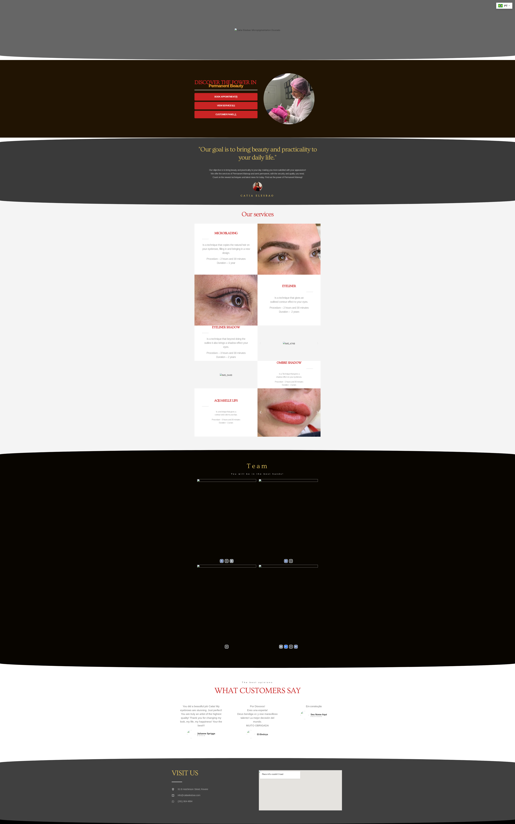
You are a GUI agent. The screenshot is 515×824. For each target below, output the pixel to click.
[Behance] (286, 647)
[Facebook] (222, 561)
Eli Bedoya (262, 734)
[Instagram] (227, 561)
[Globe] (231, 561)
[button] (260, 249)
